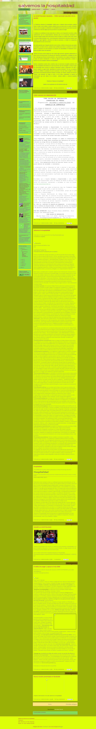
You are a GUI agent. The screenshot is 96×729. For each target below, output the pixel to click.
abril (22, 262)
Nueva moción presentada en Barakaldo (47, 677)
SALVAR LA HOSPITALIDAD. (43, 527)
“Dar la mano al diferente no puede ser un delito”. (27, 205)
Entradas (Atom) (59, 709)
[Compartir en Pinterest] (71, 88)
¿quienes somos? (36, 9)
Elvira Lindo (37, 477)
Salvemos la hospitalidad (42, 230)
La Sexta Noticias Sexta (24, 104)
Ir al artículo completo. (39, 236)
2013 (21, 248)
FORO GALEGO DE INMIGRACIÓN (45, 95)
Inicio (50, 704)
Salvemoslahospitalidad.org (49, 662)
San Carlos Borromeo (23, 132)
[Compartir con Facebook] (70, 88)
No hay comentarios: (59, 88)
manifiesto (45, 9)
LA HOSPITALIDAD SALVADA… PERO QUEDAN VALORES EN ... (24, 254)
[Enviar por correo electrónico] (67, 88)
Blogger (61, 726)
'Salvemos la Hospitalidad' (41, 589)
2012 (21, 267)
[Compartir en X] (69, 88)
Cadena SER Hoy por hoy (24, 106)
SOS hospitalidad (24, 9)
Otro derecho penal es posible (23, 128)
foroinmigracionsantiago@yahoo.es (50, 217)
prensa (53, 9)
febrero (23, 264)
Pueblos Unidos (22, 130)
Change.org (68, 592)
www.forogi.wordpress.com (42, 219)
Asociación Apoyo (23, 126)
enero (22, 265)
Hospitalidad (38, 466)
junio (22, 259)
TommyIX (45, 726)
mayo (22, 260)
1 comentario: (57, 559)
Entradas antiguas (71, 704)
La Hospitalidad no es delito (23, 236)
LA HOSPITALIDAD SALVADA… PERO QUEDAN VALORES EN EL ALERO (24, 150)
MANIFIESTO (26, 224)
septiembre (23, 249)
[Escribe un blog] (68, 88)
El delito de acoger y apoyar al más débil (47, 567)
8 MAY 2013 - (44, 477)
